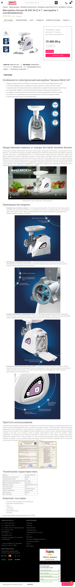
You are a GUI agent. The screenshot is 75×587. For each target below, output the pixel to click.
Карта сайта (30, 546)
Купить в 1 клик (57, 55)
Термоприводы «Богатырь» (34, 532)
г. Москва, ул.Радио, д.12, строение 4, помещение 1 (11, 538)
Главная (5, 7)
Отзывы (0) (39, 20)
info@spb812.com (6, 535)
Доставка (29, 537)
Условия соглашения (32, 541)
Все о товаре (8, 20)
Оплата (28, 543)
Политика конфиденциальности (36, 539)
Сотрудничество (31, 530)
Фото (31, 20)
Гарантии (29, 523)
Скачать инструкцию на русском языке (15, 515)
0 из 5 (13, 16)
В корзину (67, 584)
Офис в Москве (30, 527)
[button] (6, 27)
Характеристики (21, 20)
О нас (28, 534)
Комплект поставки (53, 20)
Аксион (58, 30)
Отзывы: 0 (19, 16)
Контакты (29, 525)
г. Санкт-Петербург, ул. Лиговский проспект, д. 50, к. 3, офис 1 (11, 544)
